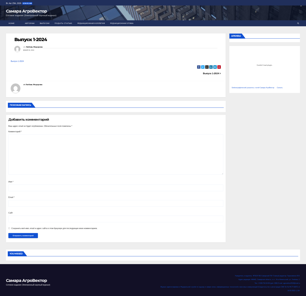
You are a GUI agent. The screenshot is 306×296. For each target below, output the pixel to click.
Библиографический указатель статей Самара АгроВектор (253, 88)
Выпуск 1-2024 (17, 61)
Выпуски (44, 23)
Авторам (30, 23)
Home (11, 23)
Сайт (10, 213)
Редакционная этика (121, 23)
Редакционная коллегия (91, 23)
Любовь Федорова (34, 47)
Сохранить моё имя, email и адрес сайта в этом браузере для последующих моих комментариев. (54, 228)
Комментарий (15, 132)
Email (11, 197)
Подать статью (63, 23)
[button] (298, 23)
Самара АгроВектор (26, 11)
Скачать (280, 88)
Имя (10, 182)
